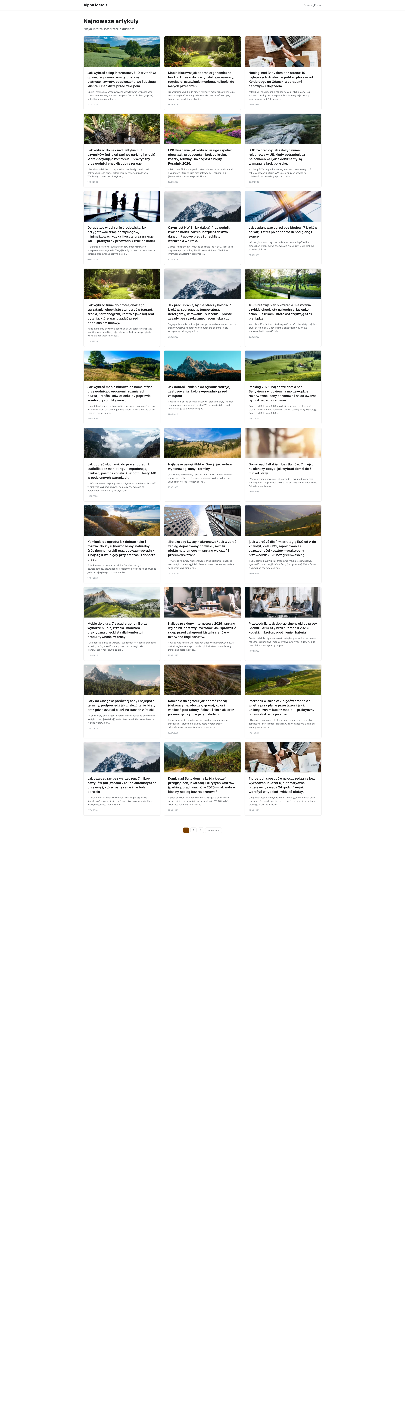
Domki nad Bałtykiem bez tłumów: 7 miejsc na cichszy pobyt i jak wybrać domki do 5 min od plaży (281, 468)
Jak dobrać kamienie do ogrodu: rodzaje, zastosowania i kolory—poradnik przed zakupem (199, 391)
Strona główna (312, 5)
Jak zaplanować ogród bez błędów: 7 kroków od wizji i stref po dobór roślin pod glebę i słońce (283, 232)
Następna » (213, 830)
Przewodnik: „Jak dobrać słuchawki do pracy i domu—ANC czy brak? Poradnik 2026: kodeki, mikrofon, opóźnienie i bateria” (283, 628)
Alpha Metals (95, 5)
